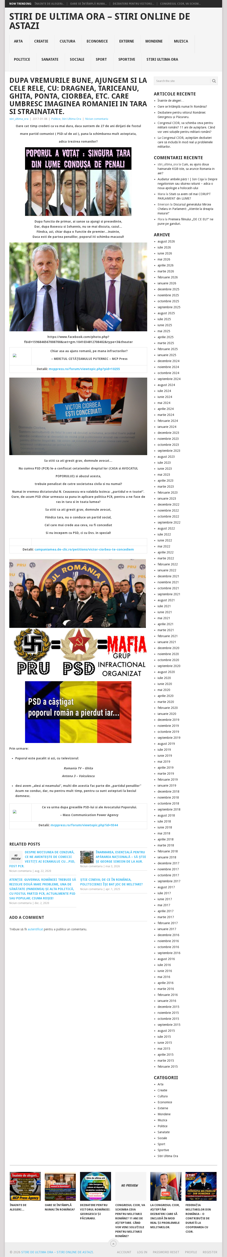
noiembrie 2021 (168, 582)
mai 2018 (164, 833)
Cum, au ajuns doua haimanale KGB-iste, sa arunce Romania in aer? (186, 169)
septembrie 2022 (169, 522)
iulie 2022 (164, 534)
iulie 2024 (164, 391)
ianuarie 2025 (167, 355)
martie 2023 (166, 486)
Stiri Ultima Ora (162, 59)
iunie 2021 (165, 612)
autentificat (35, 929)
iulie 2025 (164, 319)
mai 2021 (164, 618)
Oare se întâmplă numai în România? (182, 106)
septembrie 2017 (169, 881)
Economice (97, 41)
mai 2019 (164, 761)
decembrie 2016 (168, 935)
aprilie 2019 (166, 767)
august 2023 (166, 456)
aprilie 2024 (166, 409)
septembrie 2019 (169, 737)
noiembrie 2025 (168, 295)
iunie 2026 (165, 253)
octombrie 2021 (168, 588)
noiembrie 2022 (168, 510)
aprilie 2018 (166, 839)
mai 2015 (164, 1048)
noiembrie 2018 (168, 797)
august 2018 (166, 815)
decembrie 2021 (168, 576)
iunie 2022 (165, 540)
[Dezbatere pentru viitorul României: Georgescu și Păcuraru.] (95, 1186)
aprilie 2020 (166, 696)
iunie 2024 (165, 397)
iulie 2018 (164, 821)
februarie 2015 (168, 1066)
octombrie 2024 (168, 373)
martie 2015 (166, 1060)
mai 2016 (164, 977)
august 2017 (166, 887)
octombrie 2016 (168, 947)
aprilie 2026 (166, 265)
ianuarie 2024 (167, 427)
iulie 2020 (164, 678)
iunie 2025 (165, 325)
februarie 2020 (168, 708)
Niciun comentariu (96, 118)
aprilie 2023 (166, 480)
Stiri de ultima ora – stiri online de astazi (99, 21)
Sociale (77, 59)
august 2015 (166, 1030)
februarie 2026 (168, 277)
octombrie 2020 (168, 660)
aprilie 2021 (166, 624)
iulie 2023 (164, 462)
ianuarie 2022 (167, 570)
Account (124, 1252)
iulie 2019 (164, 749)
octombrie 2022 (168, 516)
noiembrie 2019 (168, 725)
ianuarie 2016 (167, 1001)
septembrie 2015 (169, 1024)
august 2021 (166, 600)
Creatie (41, 41)
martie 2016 (166, 989)
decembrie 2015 (168, 1007)
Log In (142, 1252)
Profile (191, 1252)
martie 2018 (166, 845)
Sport (101, 59)
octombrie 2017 (168, 875)
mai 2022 (164, 546)
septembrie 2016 (169, 953)
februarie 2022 (168, 564)
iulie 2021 (164, 606)
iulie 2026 (164, 247)
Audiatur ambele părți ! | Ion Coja (181, 179)
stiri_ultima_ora (18, 118)
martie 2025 (166, 343)
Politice (22, 59)
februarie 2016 (168, 995)
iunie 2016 (165, 971)
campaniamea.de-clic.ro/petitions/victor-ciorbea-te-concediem (84, 549)
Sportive (126, 59)
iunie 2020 (165, 684)
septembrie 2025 (169, 307)
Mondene (153, 41)
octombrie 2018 (168, 803)
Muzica (181, 41)
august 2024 (166, 385)
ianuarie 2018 (167, 857)
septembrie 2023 (169, 450)
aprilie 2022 (166, 552)
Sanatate (49, 59)
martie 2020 (166, 702)
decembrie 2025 (168, 289)
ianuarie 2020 (167, 714)
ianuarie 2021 (167, 642)
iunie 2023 (165, 468)
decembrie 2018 (168, 791)
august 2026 (166, 241)
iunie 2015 (165, 1042)
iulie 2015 (164, 1036)
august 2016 (166, 959)
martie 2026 (166, 271)
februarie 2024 (168, 421)
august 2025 (166, 313)
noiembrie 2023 (168, 438)
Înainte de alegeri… (171, 100)
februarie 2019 (168, 779)
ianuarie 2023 (167, 498)
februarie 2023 (168, 492)
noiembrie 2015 (168, 1013)
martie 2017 (166, 917)
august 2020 (166, 672)
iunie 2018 (165, 827)
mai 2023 (164, 474)
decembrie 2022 (168, 504)
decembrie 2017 (168, 863)
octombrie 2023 (168, 444)
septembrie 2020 (169, 666)
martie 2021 (166, 630)
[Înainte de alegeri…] (25, 1186)
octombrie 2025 (168, 301)
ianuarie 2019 (167, 785)
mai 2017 (164, 905)
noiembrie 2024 (168, 367)
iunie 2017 (165, 899)
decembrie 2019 (168, 720)
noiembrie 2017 (168, 869)
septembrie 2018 (169, 809)
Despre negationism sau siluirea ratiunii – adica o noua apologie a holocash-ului (187, 183)
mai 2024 (164, 403)
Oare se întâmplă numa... (88, 3)
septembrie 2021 (169, 594)
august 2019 (166, 743)
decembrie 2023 (168, 433)
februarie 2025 (168, 349)
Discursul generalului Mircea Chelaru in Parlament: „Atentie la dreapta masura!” (185, 209)
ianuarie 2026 (167, 283)
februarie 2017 (168, 923)
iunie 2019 (165, 755)
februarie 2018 (168, 851)
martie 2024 (166, 415)
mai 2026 (164, 259)
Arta (18, 41)
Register (210, 1252)
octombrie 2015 (168, 1018)
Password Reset (166, 1252)
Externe (126, 41)
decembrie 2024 (168, 361)
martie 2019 (166, 773)
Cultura (67, 41)
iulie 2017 (164, 893)
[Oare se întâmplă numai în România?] (60, 1186)
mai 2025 (164, 331)
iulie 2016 (164, 965)
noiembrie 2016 (168, 941)
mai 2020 (164, 690)
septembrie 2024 (169, 379)
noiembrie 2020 (168, 654)
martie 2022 (166, 558)
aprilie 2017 (166, 911)
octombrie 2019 (168, 731)
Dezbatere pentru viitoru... (133, 3)
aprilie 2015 (166, 1054)
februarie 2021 (168, 636)
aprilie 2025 (166, 337)
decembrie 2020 (168, 648)
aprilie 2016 (166, 983)
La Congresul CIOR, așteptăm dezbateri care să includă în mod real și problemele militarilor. (185, 142)
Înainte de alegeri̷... (49, 3)
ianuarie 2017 (167, 929)
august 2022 (166, 528)
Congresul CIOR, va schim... (180, 3)
